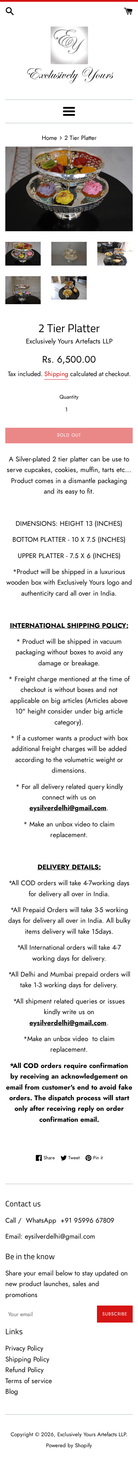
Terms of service (28, 1381)
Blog (11, 1391)
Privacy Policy (24, 1348)
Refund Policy (24, 1370)
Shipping (56, 374)
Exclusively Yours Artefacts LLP (91, 1434)
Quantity (69, 397)
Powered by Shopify (69, 1445)
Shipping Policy (27, 1359)
